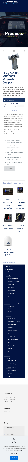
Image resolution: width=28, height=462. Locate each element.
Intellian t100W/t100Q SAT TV (8, 252)
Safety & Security (11, 336)
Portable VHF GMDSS (14, 321)
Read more (14, 453)
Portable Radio (12, 324)
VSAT (9, 333)
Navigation (12, 104)
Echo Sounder (11, 290)
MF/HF (10, 312)
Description (14, 110)
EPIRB (10, 348)
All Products (18, 104)
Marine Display (12, 370)
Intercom (10, 327)
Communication (11, 306)
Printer (10, 373)
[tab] (14, 110)
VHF (9, 308)
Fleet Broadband (12, 330)
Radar (9, 272)
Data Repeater (12, 367)
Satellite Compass (13, 278)
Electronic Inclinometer (14, 296)
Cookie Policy (10, 431)
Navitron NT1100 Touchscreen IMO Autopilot (20, 202)
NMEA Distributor (13, 361)
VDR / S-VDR (11, 345)
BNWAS (10, 355)
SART (9, 352)
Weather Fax (11, 318)
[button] (22, 55)
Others (8, 358)
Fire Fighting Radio (13, 339)
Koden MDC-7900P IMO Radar (20, 228)
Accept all (14, 457)
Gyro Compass (12, 275)
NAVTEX (10, 315)
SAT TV (10, 376)
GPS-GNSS (11, 284)
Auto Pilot (11, 287)
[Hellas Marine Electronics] (10, 2)
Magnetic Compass (8, 106)
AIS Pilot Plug (12, 364)
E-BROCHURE (10, 434)
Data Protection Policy (16, 450)
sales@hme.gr (8, 401)
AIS (9, 342)
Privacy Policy (10, 427)
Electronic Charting (13, 303)
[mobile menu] (26, 2)
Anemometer (11, 300)
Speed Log (11, 293)
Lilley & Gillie (20, 106)
